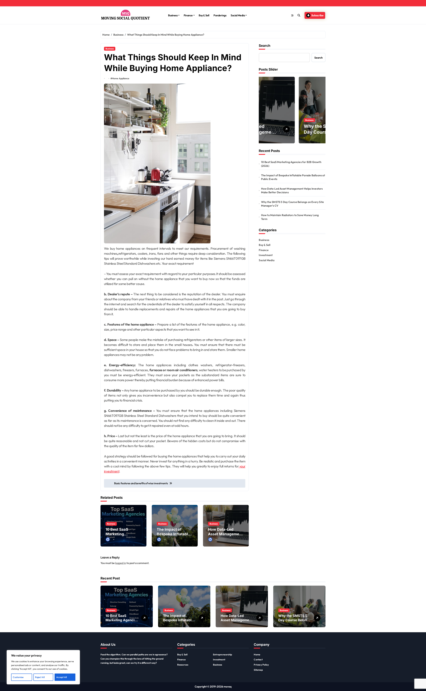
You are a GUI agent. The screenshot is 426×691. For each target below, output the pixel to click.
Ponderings (219, 15)
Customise (18, 677)
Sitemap (258, 669)
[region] (43, 667)
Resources (182, 664)
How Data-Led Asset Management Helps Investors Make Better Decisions (292, 190)
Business (173, 15)
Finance (188, 15)
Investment (266, 255)
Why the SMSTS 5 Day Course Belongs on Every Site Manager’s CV (292, 203)
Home (257, 654)
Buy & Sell (204, 15)
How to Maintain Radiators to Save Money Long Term (290, 216)
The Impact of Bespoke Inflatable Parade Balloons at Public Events (293, 177)
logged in (120, 563)
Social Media (238, 15)
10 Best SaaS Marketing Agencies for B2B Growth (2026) (291, 163)
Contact (258, 659)
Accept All (61, 677)
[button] (322, 110)
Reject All (40, 677)
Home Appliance (120, 78)
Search (264, 46)
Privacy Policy (261, 664)
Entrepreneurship (222, 654)
